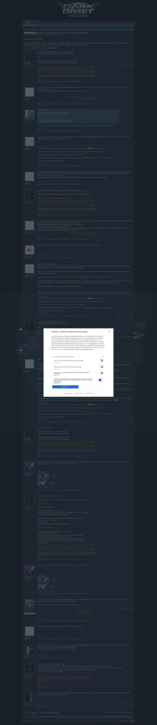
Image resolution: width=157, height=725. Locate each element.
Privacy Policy (89, 393)
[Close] (110, 332)
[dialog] (78, 362)
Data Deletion (68, 393)
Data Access (78, 393)
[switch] (101, 360)
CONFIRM (65, 386)
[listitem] (78, 357)
